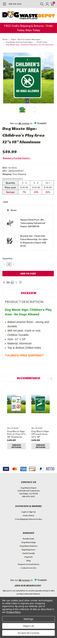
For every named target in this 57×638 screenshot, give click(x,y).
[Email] (8, 282)
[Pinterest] (20, 282)
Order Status (28, 515)
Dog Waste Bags (28, 542)
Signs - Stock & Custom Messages (25, 39)
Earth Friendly (28, 553)
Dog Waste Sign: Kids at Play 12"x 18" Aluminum (16, 434)
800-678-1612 (15, 4)
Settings (28, 619)
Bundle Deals (28, 538)
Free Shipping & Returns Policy (28, 519)
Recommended (28, 378)
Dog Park (28, 557)
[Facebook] (4, 282)
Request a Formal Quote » (16, 158)
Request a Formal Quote (28, 564)
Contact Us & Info (28, 568)
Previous (5, 78)
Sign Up (32, 512)
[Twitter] (16, 282)
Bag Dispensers (28, 549)
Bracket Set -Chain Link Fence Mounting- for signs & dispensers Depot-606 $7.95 (34, 240)
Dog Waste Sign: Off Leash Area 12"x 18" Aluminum (40, 435)
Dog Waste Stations (28, 546)
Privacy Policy (13, 612)
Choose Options (16, 446)
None (13, 210)
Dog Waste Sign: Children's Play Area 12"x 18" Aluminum (30, 45)
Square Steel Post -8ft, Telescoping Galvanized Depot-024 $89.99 (32, 223)
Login (23, 512)
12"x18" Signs (41, 42)
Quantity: (7, 258)
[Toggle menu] (4, 6)
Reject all (28, 626)
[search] (41, 4)
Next (51, 78)
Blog (28, 560)
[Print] (12, 282)
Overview (28, 293)
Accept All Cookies (28, 633)
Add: (5, 201)
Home (5, 39)
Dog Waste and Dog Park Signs (19, 42)
